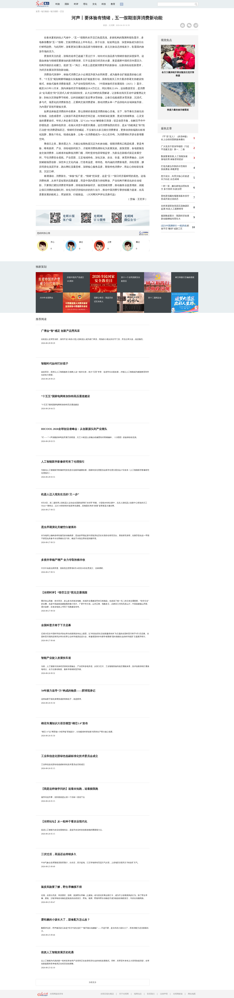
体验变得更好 (176, 159)
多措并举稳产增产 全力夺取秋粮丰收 (63, 559)
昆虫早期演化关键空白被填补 (58, 527)
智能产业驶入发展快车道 (56, 657)
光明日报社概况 (107, 994)
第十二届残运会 (154, 298)
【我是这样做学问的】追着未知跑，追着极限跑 (69, 788)
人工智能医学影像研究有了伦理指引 (62, 461)
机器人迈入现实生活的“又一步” (60, 494)
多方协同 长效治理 (173, 189)
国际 (67, 4)
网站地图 (192, 994)
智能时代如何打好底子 (54, 363)
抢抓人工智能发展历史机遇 (57, 952)
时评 (76, 4)
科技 (104, 4)
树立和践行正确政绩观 (184, 277)
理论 (85, 4)
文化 (94, 4)
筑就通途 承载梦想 (170, 169)
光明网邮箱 (178, 994)
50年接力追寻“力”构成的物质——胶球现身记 (68, 690)
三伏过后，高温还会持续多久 (58, 854)
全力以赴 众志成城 (170, 179)
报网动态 (138, 994)
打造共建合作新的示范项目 (174, 166)
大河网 (111, 25)
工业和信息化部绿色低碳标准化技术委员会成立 (69, 756)
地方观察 (54, 11)
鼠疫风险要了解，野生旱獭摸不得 (61, 886)
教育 (113, 4)
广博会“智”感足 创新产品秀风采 (60, 330)
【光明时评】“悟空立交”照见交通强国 (64, 592)
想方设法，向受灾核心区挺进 (175, 176)
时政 (58, 4)
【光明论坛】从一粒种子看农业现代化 (64, 821)
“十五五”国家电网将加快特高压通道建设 (65, 396)
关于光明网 (124, 994)
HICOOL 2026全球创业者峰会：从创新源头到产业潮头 (74, 428)
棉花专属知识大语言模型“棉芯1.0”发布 (64, 723)
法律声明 (164, 994)
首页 (38, 11)
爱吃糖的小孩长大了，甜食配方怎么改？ (65, 919)
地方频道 (45, 11)
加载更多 (92, 982)
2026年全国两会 (46, 298)
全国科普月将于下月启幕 (56, 625)
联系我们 (151, 994)
